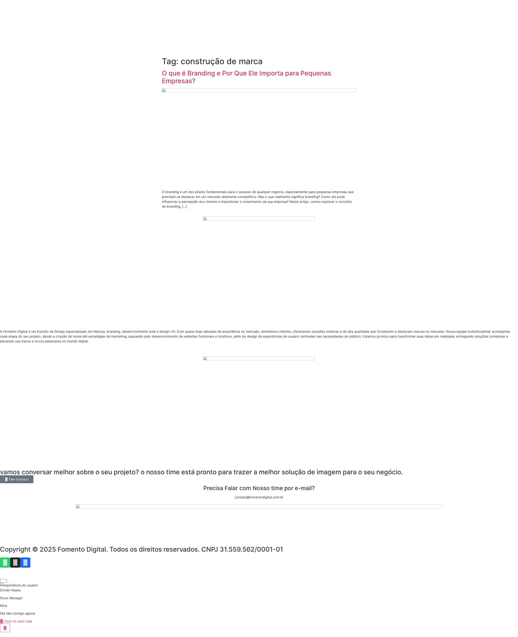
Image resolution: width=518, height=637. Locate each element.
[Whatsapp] (5, 562)
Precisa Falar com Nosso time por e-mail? (259, 488)
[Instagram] (15, 562)
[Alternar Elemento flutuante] (5, 628)
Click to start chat (17, 621)
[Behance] (25, 562)
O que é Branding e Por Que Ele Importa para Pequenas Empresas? (246, 77)
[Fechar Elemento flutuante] (3, 581)
